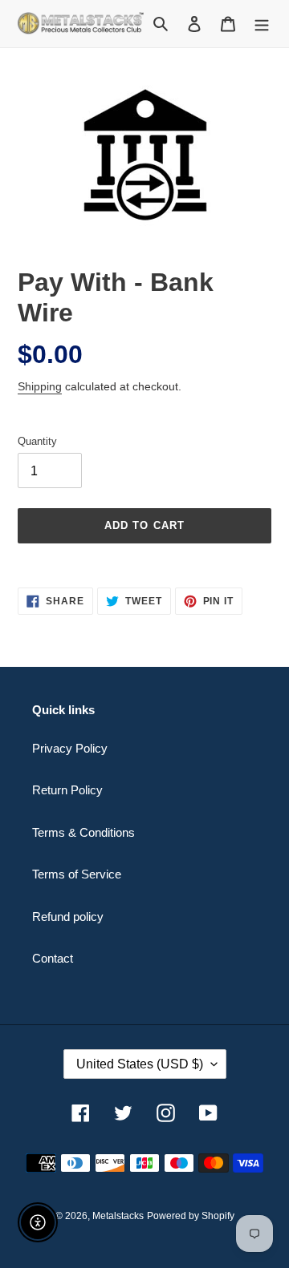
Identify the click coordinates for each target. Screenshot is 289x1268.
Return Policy (67, 790)
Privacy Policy (70, 748)
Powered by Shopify (190, 1216)
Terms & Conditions (83, 832)
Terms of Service (76, 874)
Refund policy (68, 916)
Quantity (37, 441)
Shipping (40, 386)
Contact (52, 958)
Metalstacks (118, 1216)
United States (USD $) (139, 1064)
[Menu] (262, 23)
